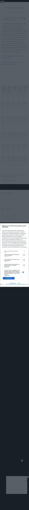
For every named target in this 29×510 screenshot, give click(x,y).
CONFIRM (8, 278)
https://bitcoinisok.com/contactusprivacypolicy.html (17, 284)
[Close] (26, 226)
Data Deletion (13, 283)
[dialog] (14, 255)
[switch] (23, 255)
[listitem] (14, 252)
